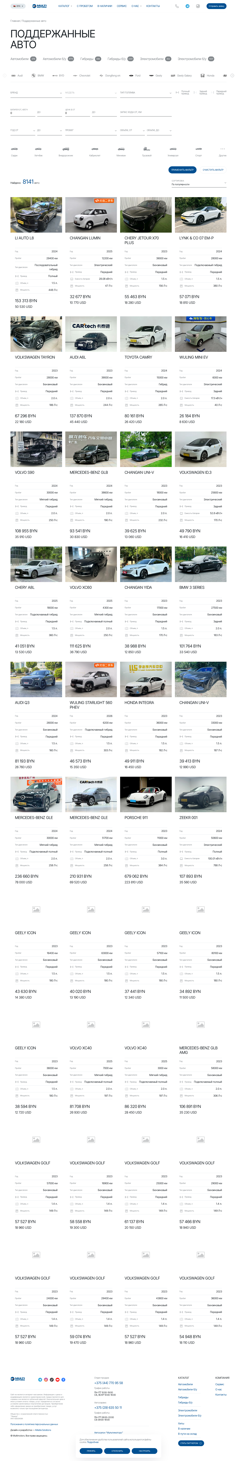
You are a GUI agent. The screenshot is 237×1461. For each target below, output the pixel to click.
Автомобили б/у (187, 1389)
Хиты (181, 1423)
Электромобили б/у (189, 1415)
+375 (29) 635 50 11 (108, 1408)
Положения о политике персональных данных (34, 1424)
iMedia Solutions (43, 1430)
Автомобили (185, 1384)
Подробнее (93, 1442)
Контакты (153, 6)
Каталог (64, 6)
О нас (135, 6)
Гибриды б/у (185, 1402)
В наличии (105, 6)
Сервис (122, 6)
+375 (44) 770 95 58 (108, 1383)
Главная (15, 20)
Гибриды (183, 1397)
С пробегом (85, 6)
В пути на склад (187, 1433)
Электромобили (187, 1410)
